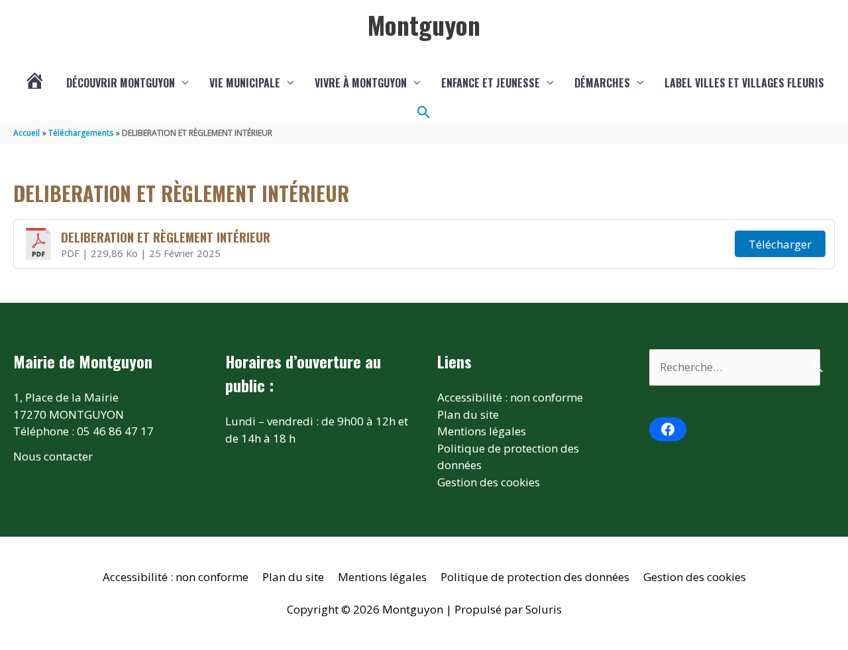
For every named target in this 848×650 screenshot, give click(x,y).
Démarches (602, 83)
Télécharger (780, 244)
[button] (424, 112)
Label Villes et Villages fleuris (744, 83)
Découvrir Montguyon (120, 83)
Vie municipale (244, 83)
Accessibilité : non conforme (510, 397)
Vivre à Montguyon (361, 83)
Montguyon (424, 24)
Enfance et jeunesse (490, 83)
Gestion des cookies (488, 482)
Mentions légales (481, 431)
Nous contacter (53, 456)
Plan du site (468, 414)
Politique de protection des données (535, 576)
